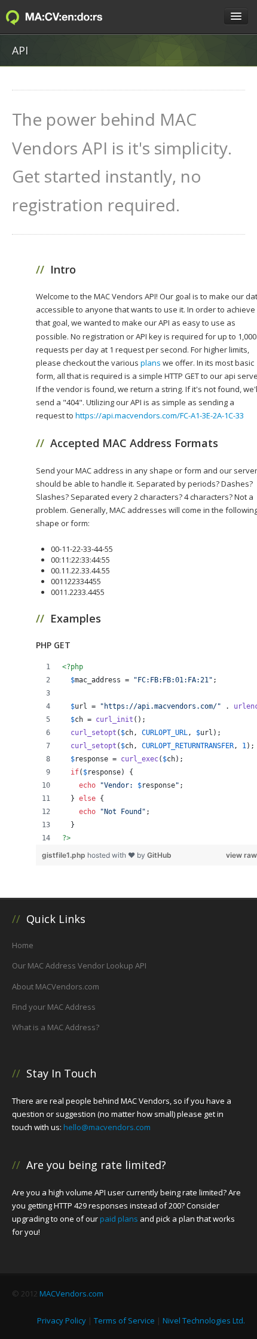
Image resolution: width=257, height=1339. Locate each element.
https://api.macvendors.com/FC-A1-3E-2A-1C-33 (159, 415)
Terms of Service (124, 1320)
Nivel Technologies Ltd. (204, 1320)
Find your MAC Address (54, 1006)
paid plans (119, 1218)
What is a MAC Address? (55, 1027)
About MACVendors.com (55, 986)
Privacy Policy (61, 1320)
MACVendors (66, 17)
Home (22, 945)
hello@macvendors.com (107, 1127)
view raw (241, 855)
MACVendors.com (71, 1293)
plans (150, 362)
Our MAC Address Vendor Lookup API (79, 965)
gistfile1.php (64, 855)
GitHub (159, 855)
